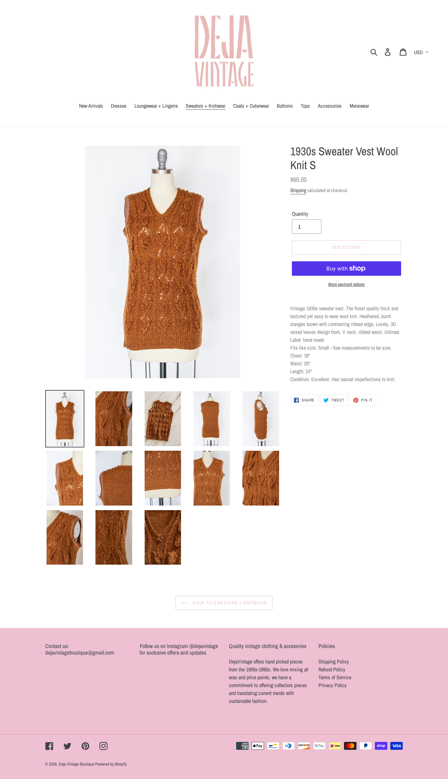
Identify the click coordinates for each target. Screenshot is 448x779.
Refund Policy (331, 669)
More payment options (346, 284)
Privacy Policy (332, 685)
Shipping (298, 190)
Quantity (300, 213)
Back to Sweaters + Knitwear (229, 603)
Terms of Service (334, 677)
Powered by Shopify (111, 764)
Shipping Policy (333, 661)
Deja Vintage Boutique (77, 764)
